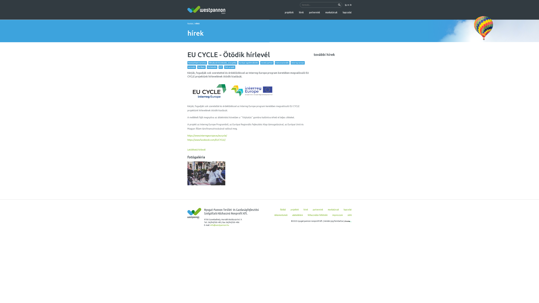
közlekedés (212, 67)
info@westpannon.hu (219, 225)
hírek (301, 12)
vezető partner (267, 63)
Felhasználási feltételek (317, 215)
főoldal (190, 24)
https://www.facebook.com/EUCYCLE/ (206, 140)
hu (346, 5)
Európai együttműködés (248, 63)
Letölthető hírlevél (196, 149)
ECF (220, 67)
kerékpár (201, 67)
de (351, 5)
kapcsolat (347, 12)
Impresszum (337, 215)
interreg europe (297, 63)
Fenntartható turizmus (197, 63)
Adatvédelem (297, 215)
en (348, 5)
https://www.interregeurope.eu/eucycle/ (207, 135)
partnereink (314, 12)
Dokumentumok (280, 215)
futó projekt (230, 67)
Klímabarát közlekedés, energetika (223, 63)
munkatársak (331, 12)
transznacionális (282, 63)
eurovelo (191, 67)
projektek (289, 12)
